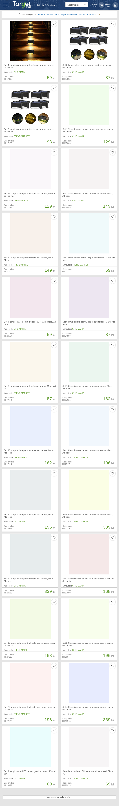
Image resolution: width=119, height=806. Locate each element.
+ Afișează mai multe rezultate (59, 797)
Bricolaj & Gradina (46, 5)
